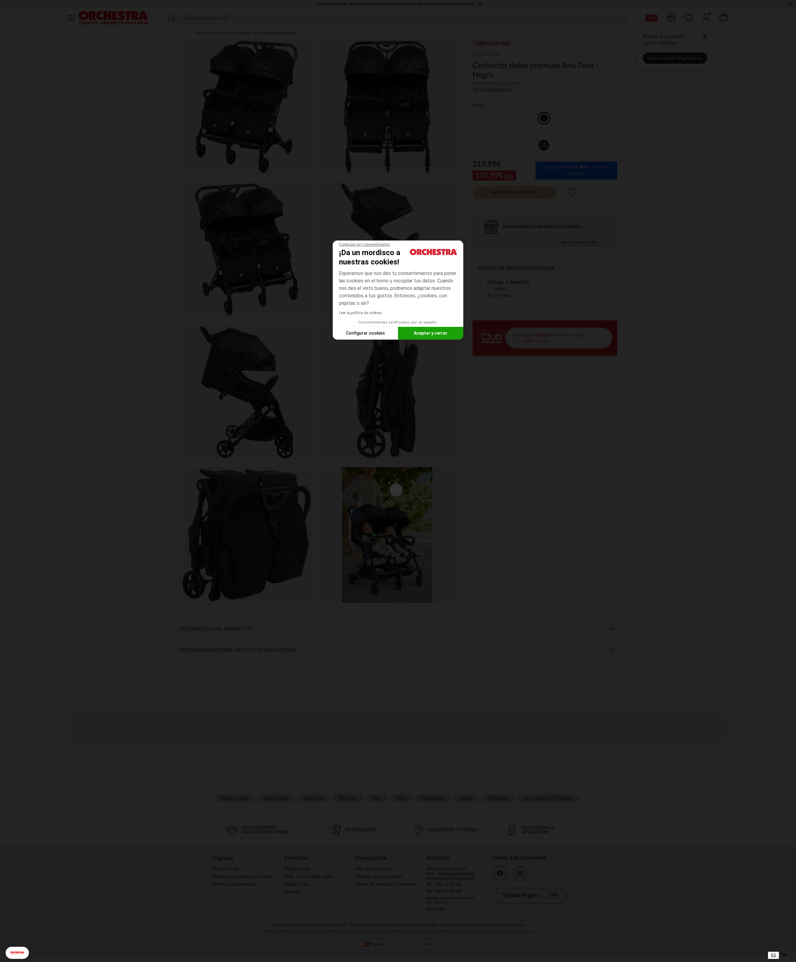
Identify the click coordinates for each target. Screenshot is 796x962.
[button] (17, 953)
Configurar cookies (365, 333)
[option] (784, 955)
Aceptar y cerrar (430, 333)
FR (784, 955)
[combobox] (773, 955)
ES (773, 955)
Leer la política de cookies (360, 313)
